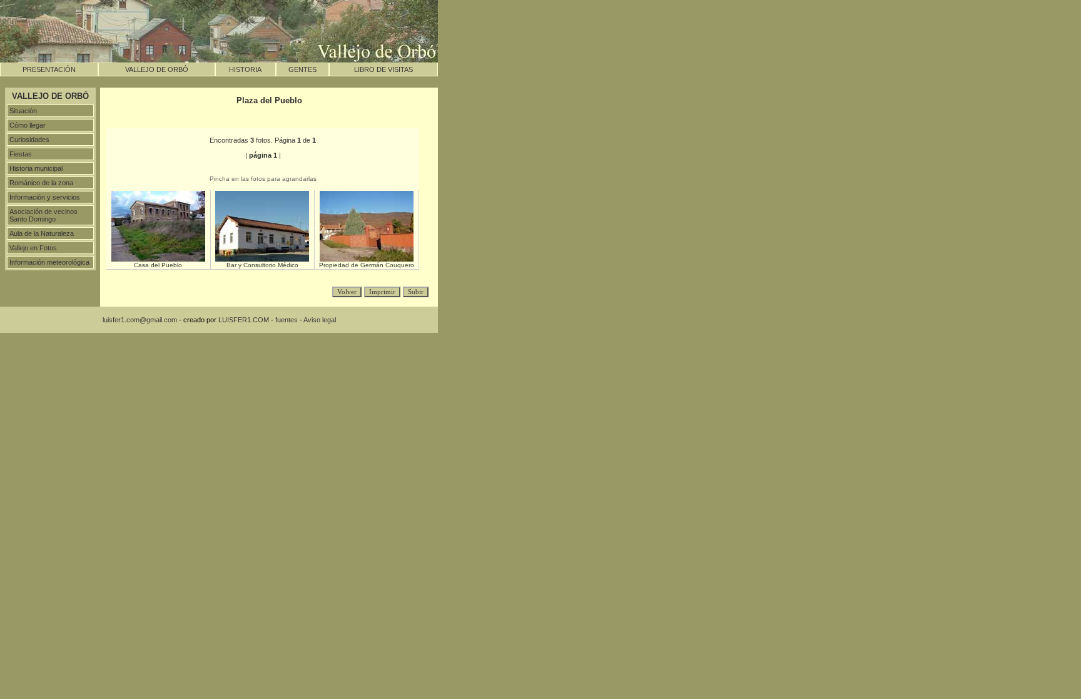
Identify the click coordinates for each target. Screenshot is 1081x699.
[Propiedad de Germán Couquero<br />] (367, 259)
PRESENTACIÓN (49, 69)
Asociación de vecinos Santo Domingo (43, 215)
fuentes (286, 320)
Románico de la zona (41, 182)
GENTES (302, 69)
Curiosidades (29, 139)
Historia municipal (36, 168)
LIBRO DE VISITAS (383, 69)
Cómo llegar (27, 125)
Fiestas (20, 154)
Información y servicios (44, 197)
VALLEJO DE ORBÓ (156, 69)
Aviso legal (319, 320)
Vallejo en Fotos (33, 248)
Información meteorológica (49, 262)
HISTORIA (245, 69)
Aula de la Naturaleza (41, 233)
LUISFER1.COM (243, 320)
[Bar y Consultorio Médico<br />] (262, 259)
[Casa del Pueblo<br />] (158, 259)
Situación (23, 111)
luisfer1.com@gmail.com (140, 320)
